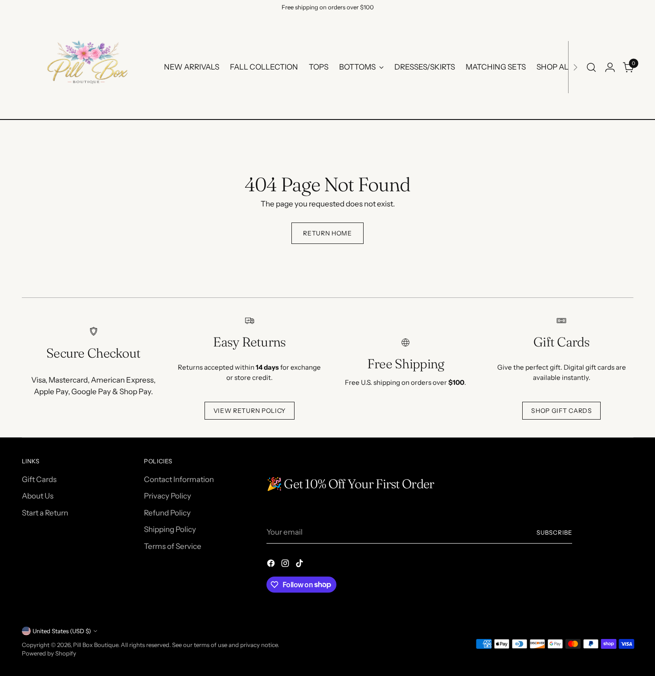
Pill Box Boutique (95, 644)
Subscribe (554, 532)
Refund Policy (167, 512)
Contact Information (179, 479)
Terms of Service (172, 546)
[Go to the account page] (610, 67)
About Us (37, 495)
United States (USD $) (62, 631)
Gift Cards (39, 479)
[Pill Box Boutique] (86, 67)
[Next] (575, 67)
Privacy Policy (167, 495)
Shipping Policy (170, 529)
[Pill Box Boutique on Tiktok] (300, 565)
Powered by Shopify (49, 653)
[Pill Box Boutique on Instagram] (286, 565)
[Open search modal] (591, 67)
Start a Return (45, 512)
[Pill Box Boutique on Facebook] (271, 565)
